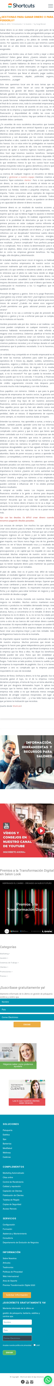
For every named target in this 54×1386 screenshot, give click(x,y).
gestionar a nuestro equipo (21, 177)
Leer (38, 1345)
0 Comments (17, 24)
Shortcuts (17, 706)
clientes (27, 180)
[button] (48, 1380)
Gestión (29, 24)
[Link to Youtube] (27, 1382)
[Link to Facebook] (23, 1382)
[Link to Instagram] (32, 1382)
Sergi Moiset (41, 24)
